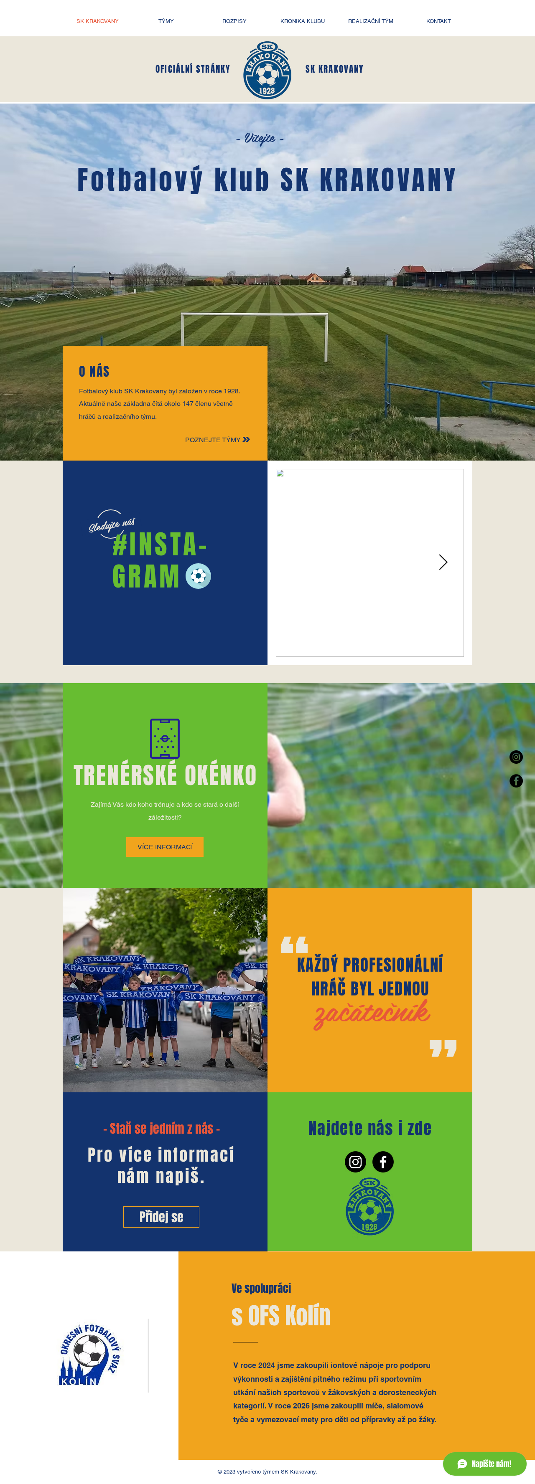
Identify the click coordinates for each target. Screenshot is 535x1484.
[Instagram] (355, 1162)
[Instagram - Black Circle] (516, 757)
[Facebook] (383, 1162)
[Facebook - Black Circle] (516, 781)
